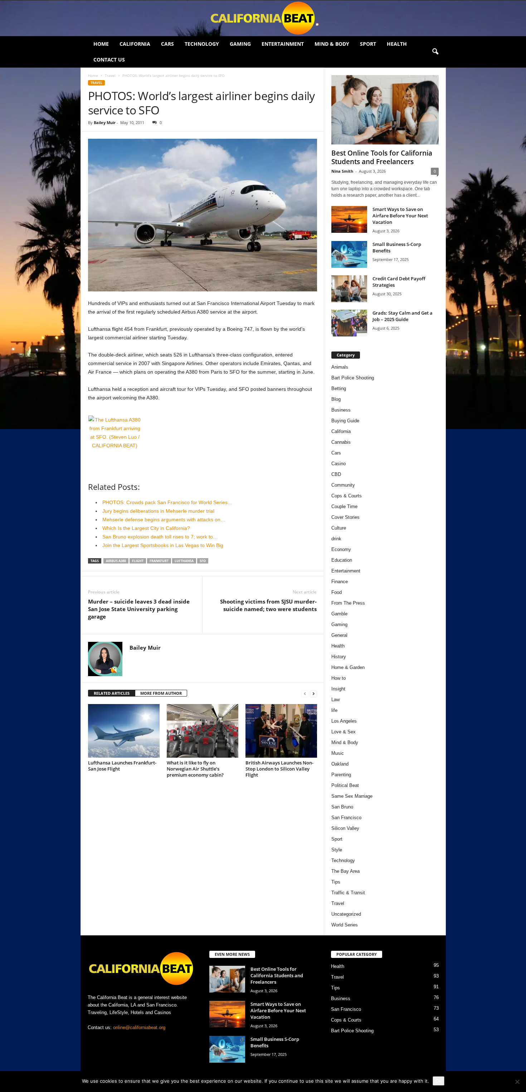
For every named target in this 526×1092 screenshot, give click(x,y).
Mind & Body (332, 43)
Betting (338, 388)
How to (338, 678)
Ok (438, 1081)
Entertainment (283, 43)
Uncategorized (346, 914)
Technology (202, 43)
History (338, 656)
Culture (338, 528)
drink (336, 538)
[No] (517, 1081)
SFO (203, 561)
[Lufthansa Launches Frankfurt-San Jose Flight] (124, 731)
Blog (336, 399)
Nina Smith (342, 171)
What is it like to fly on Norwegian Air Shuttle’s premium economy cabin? (195, 768)
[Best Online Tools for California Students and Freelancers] (385, 109)
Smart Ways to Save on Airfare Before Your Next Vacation (400, 215)
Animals (339, 367)
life (334, 710)
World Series (344, 925)
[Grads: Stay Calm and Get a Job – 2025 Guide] (349, 323)
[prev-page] (304, 693)
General (339, 635)
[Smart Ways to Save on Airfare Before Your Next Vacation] (349, 219)
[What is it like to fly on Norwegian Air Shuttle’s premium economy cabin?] (202, 731)
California (135, 43)
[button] (435, 52)
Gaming (240, 43)
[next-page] (313, 693)
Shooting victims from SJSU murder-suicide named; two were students (268, 605)
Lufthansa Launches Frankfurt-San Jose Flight (122, 765)
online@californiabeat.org (139, 1027)
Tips (335, 882)
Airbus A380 (116, 561)
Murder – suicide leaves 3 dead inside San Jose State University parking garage (139, 609)
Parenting (341, 774)
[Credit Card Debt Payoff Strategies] (349, 288)
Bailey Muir (105, 122)
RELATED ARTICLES (112, 693)
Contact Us (109, 59)
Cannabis (341, 442)
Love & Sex (343, 731)
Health (397, 43)
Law (335, 699)
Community (343, 485)
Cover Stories (345, 517)
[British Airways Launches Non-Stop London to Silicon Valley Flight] (281, 731)
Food (336, 592)
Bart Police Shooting (352, 377)
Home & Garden (348, 667)
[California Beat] (263, 18)
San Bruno (342, 807)
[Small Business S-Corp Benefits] (349, 254)
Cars (167, 43)
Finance (339, 581)
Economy (341, 549)
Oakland (340, 764)
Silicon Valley (345, 828)
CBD (336, 474)
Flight (137, 561)
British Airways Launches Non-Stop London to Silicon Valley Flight (279, 768)
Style (336, 849)
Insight (338, 689)
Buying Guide (345, 420)
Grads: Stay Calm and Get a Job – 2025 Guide (402, 316)
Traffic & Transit (348, 892)
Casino (338, 463)
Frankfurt (159, 561)
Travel (110, 75)
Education (341, 560)
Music (337, 753)
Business (341, 410)
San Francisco (346, 817)
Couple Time (344, 506)
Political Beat (345, 785)
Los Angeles (344, 721)
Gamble (339, 613)
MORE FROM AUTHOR (161, 693)
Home (101, 43)
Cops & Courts (346, 495)
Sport (368, 43)
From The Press (348, 603)
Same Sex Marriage (351, 796)
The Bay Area (345, 871)
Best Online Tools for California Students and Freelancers (381, 157)
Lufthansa (184, 561)
